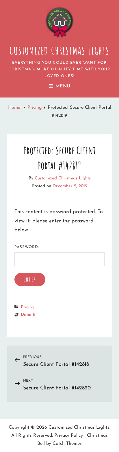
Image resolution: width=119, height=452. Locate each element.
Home (15, 107)
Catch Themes (67, 443)
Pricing (34, 107)
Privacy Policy (68, 435)
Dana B (28, 315)
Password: (26, 247)
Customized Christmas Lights (59, 50)
